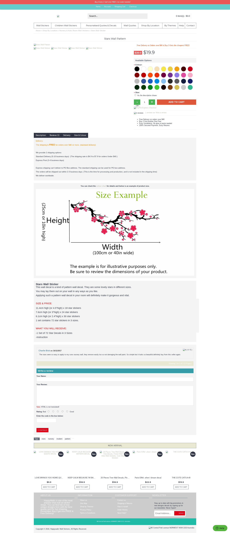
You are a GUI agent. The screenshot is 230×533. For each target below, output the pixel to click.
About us (83, 500)
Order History (122, 510)
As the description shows (147, 95)
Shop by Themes (86, 507)
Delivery (66, 135)
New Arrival (115, 445)
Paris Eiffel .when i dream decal (148, 478)
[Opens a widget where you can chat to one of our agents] (220, 528)
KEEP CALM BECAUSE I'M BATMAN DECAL (82, 478)
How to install (122, 507)
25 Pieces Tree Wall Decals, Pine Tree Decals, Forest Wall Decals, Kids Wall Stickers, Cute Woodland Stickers (115, 478)
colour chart (101, 186)
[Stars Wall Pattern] (42, 47)
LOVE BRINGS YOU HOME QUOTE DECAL (49, 478)
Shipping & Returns (124, 503)
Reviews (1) (54, 135)
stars (44, 439)
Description (41, 135)
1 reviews (149, 113)
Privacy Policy (85, 510)
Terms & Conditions (87, 513)
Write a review (160, 113)
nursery (51, 439)
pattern (67, 439)
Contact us (121, 500)
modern (59, 439)
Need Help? (121, 513)
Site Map (83, 503)
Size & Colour (80, 135)
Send (181, 513)
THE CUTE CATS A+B (181, 478)
